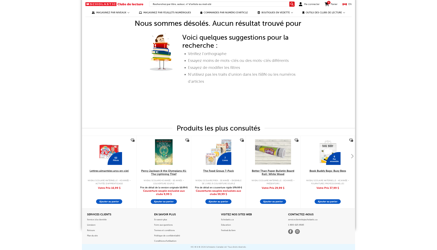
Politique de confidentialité (167, 235)
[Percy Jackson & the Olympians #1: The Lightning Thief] (163, 152)
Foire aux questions (163, 225)
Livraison (91, 225)
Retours (91, 230)
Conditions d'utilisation (165, 241)
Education (226, 225)
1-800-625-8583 (296, 225)
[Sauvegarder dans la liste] (132, 140)
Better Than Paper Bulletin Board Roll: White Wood (273, 172)
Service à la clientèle (97, 219)
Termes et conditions (164, 230)
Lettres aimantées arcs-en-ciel (109, 170)
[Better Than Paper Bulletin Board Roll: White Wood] (273, 152)
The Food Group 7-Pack (218, 170)
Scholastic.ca (227, 219)
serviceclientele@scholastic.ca (302, 219)
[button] (111, 12)
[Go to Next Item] (352, 156)
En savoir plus (160, 219)
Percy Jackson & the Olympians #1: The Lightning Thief (164, 172)
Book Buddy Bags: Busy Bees (327, 170)
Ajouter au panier (109, 201)
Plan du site (92, 235)
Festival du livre (228, 230)
